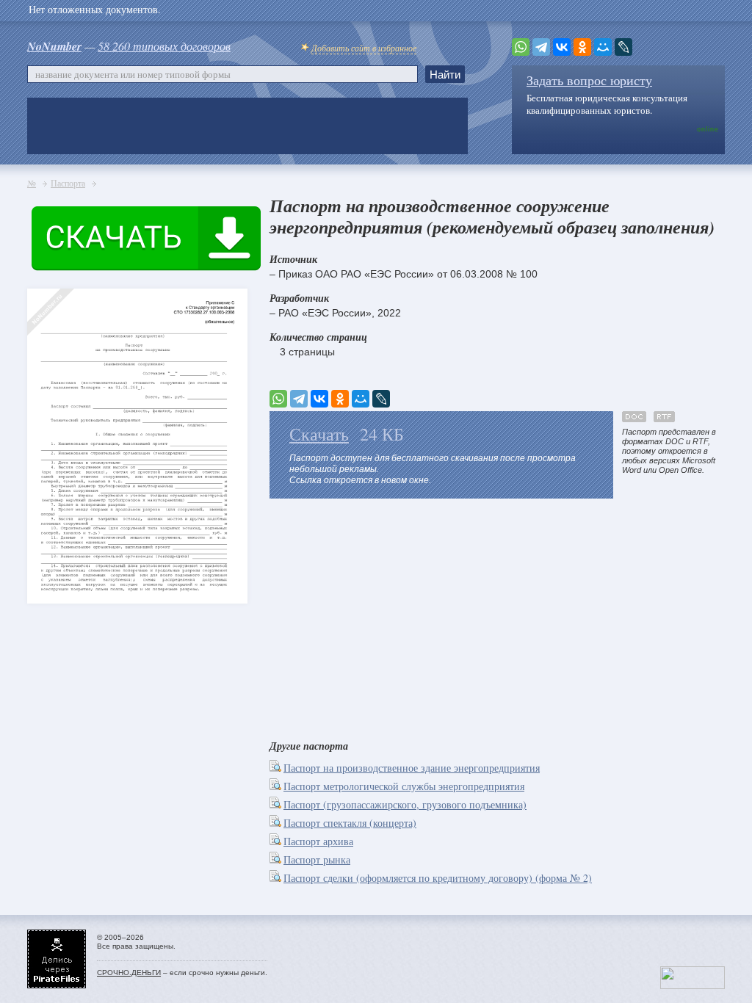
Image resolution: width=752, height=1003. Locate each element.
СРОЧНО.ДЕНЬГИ (129, 972)
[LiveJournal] (623, 47)
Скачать (319, 434)
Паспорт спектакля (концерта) (349, 823)
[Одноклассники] (582, 47)
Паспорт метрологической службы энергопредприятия (403, 786)
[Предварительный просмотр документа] (276, 768)
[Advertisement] (497, 616)
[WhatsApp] (520, 47)
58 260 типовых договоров (164, 46)
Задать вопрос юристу (589, 80)
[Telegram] (541, 47)
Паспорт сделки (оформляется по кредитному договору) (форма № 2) (437, 878)
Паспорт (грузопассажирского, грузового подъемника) (405, 804)
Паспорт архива (318, 841)
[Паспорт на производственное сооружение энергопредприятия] (53, 419)
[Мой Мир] (603, 47)
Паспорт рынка (316, 859)
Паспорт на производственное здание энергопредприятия (411, 768)
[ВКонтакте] (562, 47)
